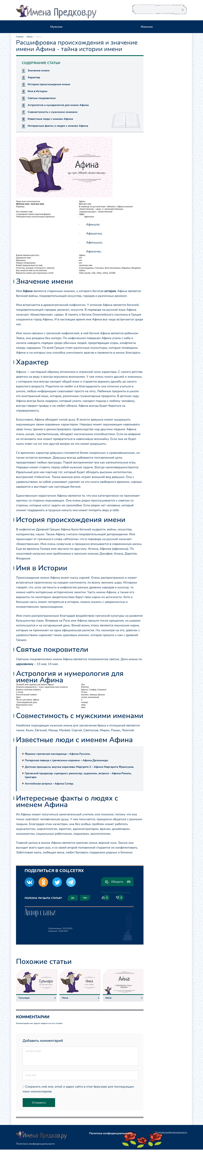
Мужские (56, 27)
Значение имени (39, 70)
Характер (34, 77)
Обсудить (121, 882)
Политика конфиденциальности (35, 1143)
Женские (147, 27)
